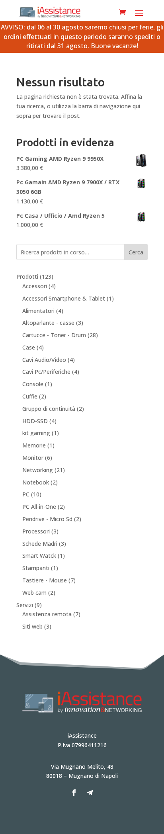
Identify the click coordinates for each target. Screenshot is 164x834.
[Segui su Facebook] (74, 792)
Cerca (136, 252)
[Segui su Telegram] (90, 792)
